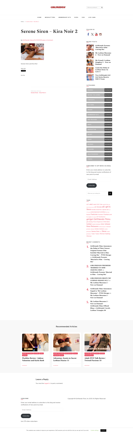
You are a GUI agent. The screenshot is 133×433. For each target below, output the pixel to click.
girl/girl (89, 219)
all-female (98, 207)
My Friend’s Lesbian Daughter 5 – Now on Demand (103, 62)
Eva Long (107, 212)
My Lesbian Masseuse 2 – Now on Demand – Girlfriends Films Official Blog (99, 304)
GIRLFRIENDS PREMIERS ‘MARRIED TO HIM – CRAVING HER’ (100, 267)
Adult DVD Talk (97, 204)
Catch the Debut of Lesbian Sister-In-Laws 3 (102, 70)
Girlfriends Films (102, 219)
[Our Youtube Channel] (96, 34)
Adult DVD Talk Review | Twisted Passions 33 (95, 359)
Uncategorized (89, 355)
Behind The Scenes (27, 353)
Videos (61, 355)
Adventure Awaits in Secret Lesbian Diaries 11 (64, 359)
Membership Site (65, 17)
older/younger (102, 226)
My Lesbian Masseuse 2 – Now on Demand (103, 54)
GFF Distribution (100, 217)
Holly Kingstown (98, 222)
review (97, 229)
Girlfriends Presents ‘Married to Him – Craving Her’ (102, 47)
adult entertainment (90, 207)
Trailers (97, 234)
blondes (94, 209)
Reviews (25, 355)
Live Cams (92, 17)
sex (100, 231)
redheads (92, 229)
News (92, 353)
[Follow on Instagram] (100, 34)
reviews (101, 229)
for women (94, 217)
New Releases (92, 226)
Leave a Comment (47, 40)
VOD (83, 17)
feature (88, 214)
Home (39, 17)
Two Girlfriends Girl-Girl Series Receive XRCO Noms (103, 77)
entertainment (95, 212)
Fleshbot (100, 214)
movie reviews (96, 224)
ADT (87, 204)
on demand (108, 226)
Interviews (106, 222)
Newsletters (50, 17)
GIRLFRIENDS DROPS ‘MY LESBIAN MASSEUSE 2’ (100, 279)
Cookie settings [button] (95, 430)
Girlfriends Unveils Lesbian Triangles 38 (100, 309)
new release (105, 224)
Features (94, 214)
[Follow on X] (92, 34)
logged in (47, 383)
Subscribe (91, 185)
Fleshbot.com (108, 214)
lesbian (89, 224)
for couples (89, 217)
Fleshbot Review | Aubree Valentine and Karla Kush (33, 359)
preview (88, 229)
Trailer (93, 234)
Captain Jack (105, 209)
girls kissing (89, 222)
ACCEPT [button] (103, 430)
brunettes (99, 209)
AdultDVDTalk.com (106, 204)
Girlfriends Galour (28, 40)
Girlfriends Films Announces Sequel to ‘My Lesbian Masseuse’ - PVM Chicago (101, 291)
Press (41, 353)
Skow (104, 231)
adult (91, 204)
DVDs (76, 17)
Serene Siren (95, 231)
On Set (75, 353)
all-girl (105, 206)
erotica (102, 212)
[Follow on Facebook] (88, 34)
